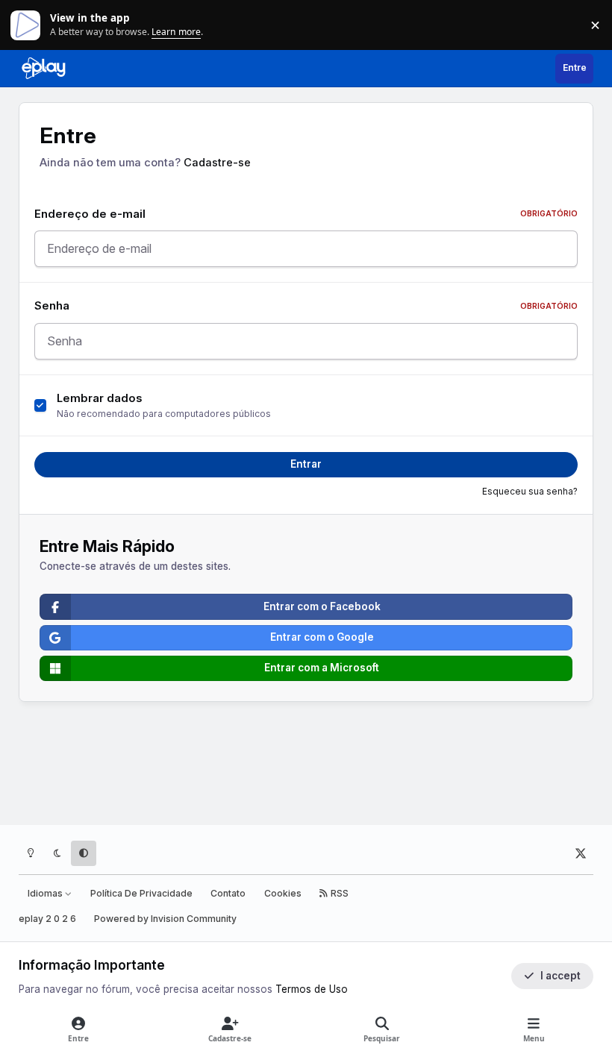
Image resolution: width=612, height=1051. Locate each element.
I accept (560, 976)
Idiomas (46, 893)
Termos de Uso (311, 989)
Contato (228, 893)
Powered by (165, 918)
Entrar (306, 464)
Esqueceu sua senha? (530, 491)
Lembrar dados (100, 398)
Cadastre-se (217, 162)
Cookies (283, 893)
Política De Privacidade (141, 893)
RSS (338, 893)
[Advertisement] (306, 766)
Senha (306, 306)
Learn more (28, 24)
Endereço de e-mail (306, 214)
